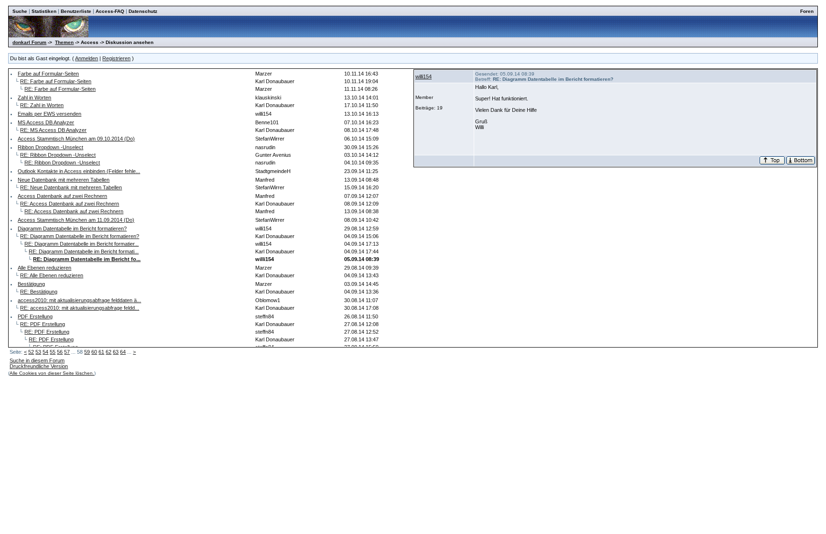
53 (38, 352)
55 (52, 352)
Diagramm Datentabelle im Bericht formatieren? (72, 228)
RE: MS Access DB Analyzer (53, 130)
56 (60, 352)
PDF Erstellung (35, 316)
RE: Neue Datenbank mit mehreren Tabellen (71, 187)
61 (101, 352)
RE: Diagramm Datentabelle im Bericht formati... (84, 251)
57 (67, 352)
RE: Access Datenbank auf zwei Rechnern (69, 204)
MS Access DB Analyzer (46, 122)
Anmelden (86, 58)
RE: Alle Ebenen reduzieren (51, 275)
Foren (807, 11)
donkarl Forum (29, 42)
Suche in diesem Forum (37, 360)
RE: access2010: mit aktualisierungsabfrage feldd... (79, 308)
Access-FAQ (110, 11)
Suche (19, 11)
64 (123, 352)
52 (31, 352)
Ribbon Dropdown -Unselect (50, 147)
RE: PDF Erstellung (42, 324)
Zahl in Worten (34, 97)
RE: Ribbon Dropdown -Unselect (58, 155)
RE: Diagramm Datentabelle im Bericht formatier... (81, 244)
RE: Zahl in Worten (42, 105)
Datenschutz (143, 11)
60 (94, 352)
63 (116, 352)
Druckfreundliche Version (39, 366)
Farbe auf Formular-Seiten (48, 73)
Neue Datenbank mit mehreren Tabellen (63, 180)
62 (108, 352)
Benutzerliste (76, 11)
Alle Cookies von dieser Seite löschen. (52, 373)
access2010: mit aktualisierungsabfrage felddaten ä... (79, 300)
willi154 (423, 76)
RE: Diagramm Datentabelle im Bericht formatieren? (79, 236)
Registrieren (116, 58)
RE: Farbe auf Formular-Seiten (55, 81)
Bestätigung (31, 284)
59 (87, 352)
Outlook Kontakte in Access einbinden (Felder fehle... (79, 171)
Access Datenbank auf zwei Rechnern (62, 196)
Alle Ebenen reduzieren (44, 268)
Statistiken (44, 11)
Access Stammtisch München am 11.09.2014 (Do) (76, 220)
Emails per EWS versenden (49, 114)
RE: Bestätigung (38, 291)
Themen (64, 42)
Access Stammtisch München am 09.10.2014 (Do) (76, 139)
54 (45, 352)
